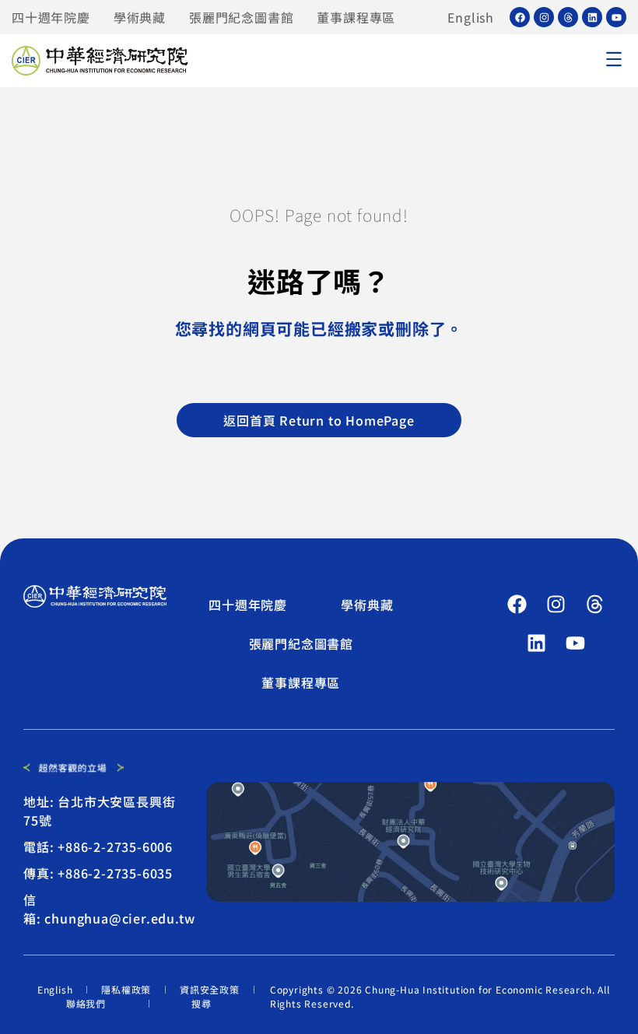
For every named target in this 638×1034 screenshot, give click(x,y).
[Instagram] (544, 17)
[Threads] (568, 17)
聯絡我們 (86, 1003)
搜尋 (201, 1003)
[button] (613, 61)
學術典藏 (140, 17)
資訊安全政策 (210, 989)
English (470, 17)
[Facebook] (520, 17)
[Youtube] (616, 17)
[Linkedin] (592, 17)
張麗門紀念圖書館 (241, 17)
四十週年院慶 (51, 17)
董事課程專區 (356, 17)
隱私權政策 (126, 989)
